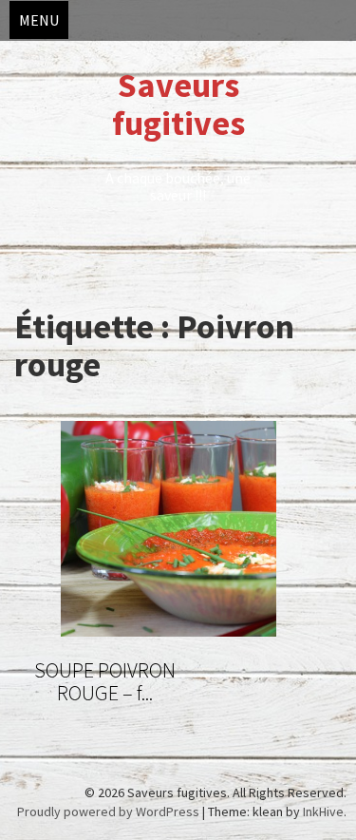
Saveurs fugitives (178, 104)
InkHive (323, 811)
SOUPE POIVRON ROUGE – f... (105, 681)
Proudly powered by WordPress (108, 811)
